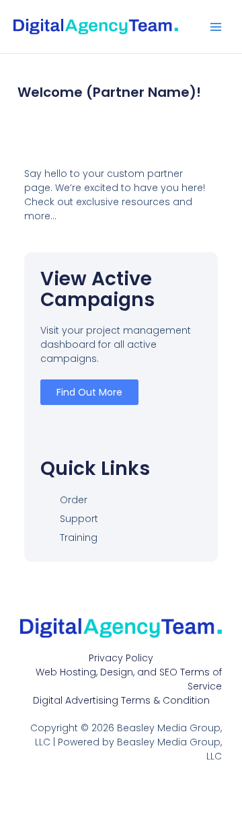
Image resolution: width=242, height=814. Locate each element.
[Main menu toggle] (216, 27)
